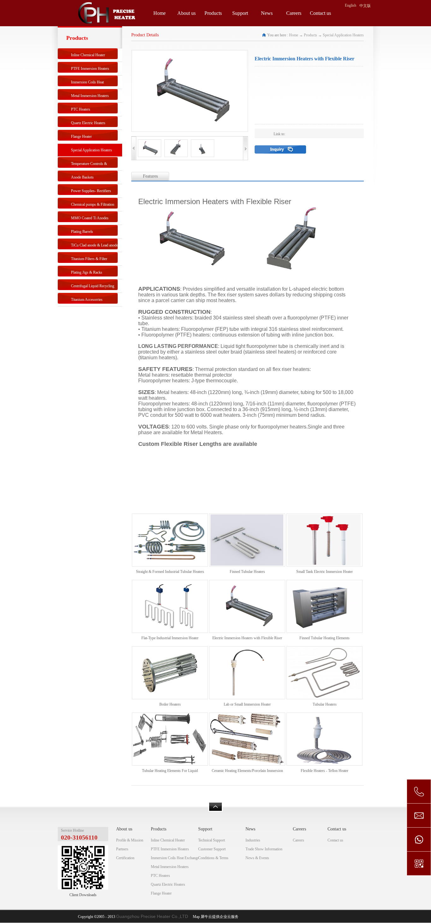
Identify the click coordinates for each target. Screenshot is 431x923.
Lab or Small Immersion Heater (247, 704)
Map (195, 916)
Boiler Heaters (170, 704)
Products (310, 35)
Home (159, 13)
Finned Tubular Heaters (247, 571)
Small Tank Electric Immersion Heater (324, 571)
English (350, 5)
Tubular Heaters (325, 704)
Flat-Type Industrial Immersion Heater (169, 638)
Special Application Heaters (343, 35)
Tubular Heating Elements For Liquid (170, 770)
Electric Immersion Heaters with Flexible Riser (247, 638)
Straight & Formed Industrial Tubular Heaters (170, 571)
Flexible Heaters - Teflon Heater (324, 770)
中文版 (365, 5)
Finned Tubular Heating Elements (324, 638)
